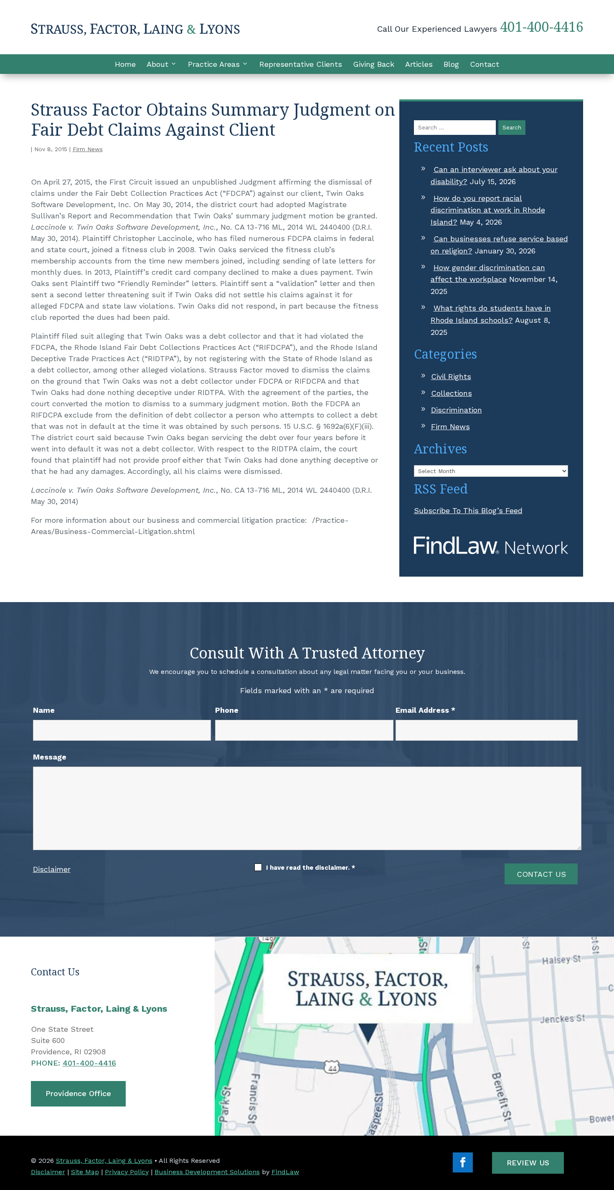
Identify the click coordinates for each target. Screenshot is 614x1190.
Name (44, 710)
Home (125, 64)
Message (49, 756)
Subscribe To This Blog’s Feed (468, 510)
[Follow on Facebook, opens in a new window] (463, 1162)
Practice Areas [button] (214, 64)
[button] (605, 1129)
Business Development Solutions (207, 1172)
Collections (451, 393)
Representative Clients (300, 64)
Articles (419, 64)
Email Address (425, 710)
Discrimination (456, 409)
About (157, 64)
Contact (484, 64)
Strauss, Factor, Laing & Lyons (104, 1161)
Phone (226, 710)
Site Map (85, 1172)
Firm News (88, 149)
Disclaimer (52, 869)
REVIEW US (528, 1162)
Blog (451, 64)
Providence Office (78, 1093)
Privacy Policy (127, 1172)
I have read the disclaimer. (310, 867)
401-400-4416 (542, 26)
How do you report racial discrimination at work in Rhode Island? (488, 210)
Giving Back (373, 64)
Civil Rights (451, 376)
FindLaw (285, 1172)
